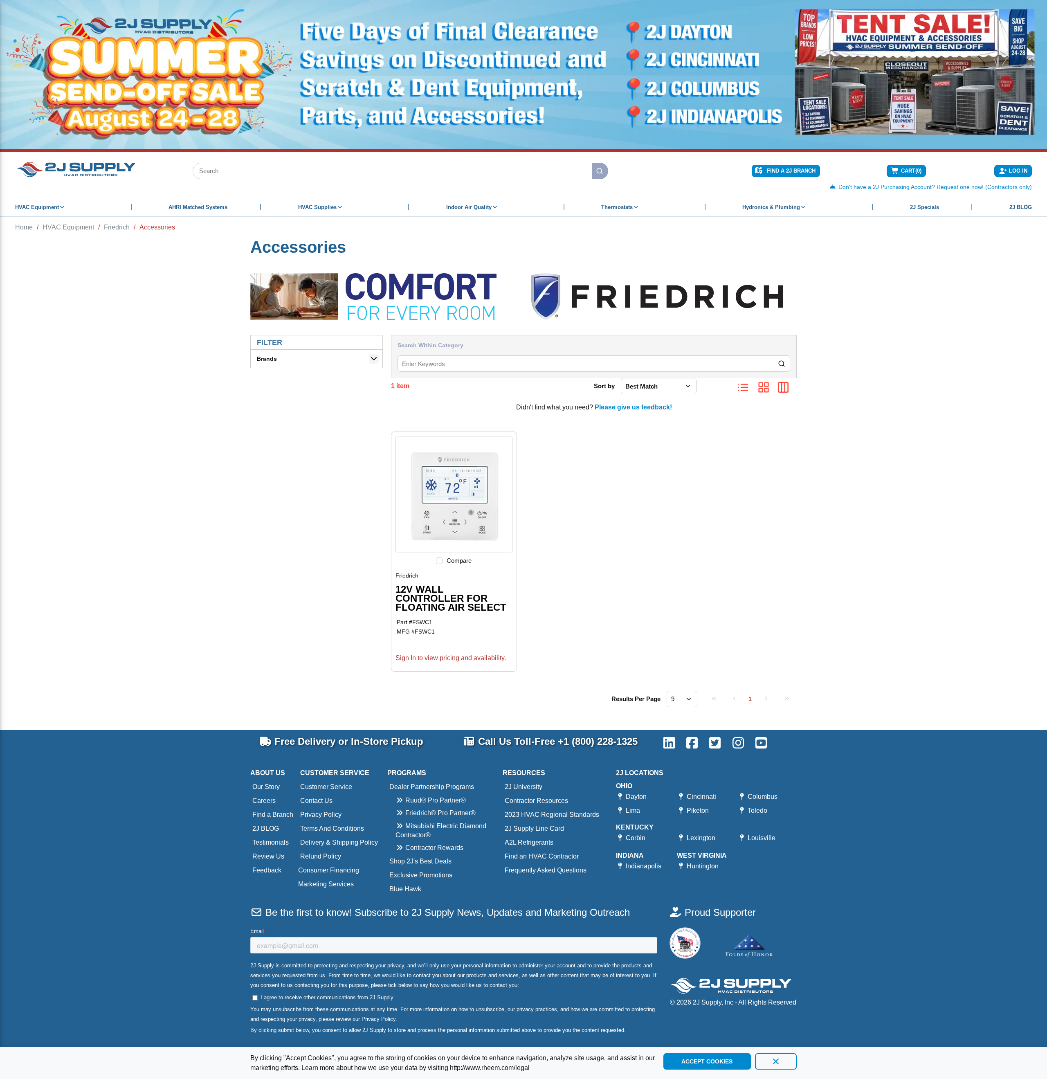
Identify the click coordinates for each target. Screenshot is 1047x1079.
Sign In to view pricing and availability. (450, 657)
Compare (459, 560)
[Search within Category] (782, 363)
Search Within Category (430, 345)
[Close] (776, 1061)
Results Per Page (636, 698)
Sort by (604, 385)
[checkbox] (439, 560)
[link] (713, 698)
